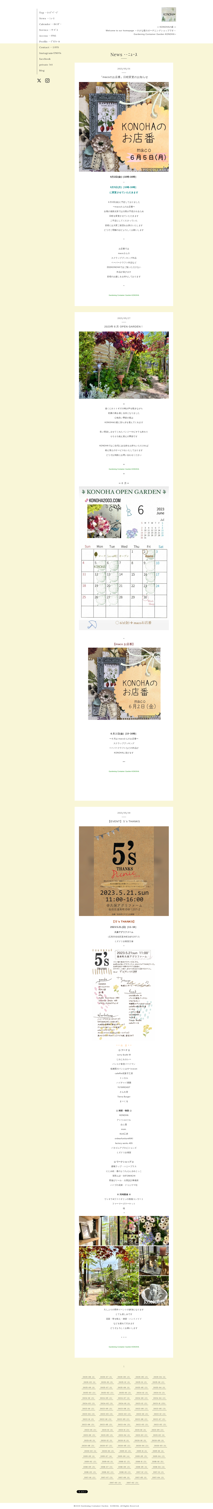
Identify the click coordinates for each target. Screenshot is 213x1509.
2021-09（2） (158, 1430)
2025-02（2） (107, 1393)
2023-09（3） (106, 1408)
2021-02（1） (159, 1435)
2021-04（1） (125, 1435)
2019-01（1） (108, 1461)
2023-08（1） (124, 1408)
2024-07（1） (124, 1398)
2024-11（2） (160, 1393)
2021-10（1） (141, 1430)
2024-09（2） (106, 1398)
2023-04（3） (89, 1414)
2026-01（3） (107, 1382)
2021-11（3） (124, 1430)
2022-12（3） (160, 1414)
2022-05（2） (106, 1424)
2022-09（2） (123, 1419)
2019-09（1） (89, 1456)
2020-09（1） (158, 1440)
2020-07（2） (106, 1445)
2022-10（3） (106, 1419)
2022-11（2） (89, 1419)
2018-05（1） (142, 1467)
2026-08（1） (89, 1377)
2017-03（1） (116, 1483)
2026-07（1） (106, 1377)
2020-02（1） (90, 1451)
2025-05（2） (142, 1387)
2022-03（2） (142, 1424)
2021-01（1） (90, 1440)
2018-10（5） (158, 1461)
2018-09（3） (89, 1467)
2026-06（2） (124, 1377)
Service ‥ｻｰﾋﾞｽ (48, 29)
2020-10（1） (141, 1440)
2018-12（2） (125, 1461)
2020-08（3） (88, 1445)
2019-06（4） (124, 1456)
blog (42, 70)
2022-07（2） (159, 1419)
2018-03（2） (90, 1472)
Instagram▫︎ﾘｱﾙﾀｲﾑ (50, 53)
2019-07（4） (106, 1456)
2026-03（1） (90, 1382)
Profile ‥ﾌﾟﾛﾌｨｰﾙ (49, 41)
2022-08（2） (141, 1419)
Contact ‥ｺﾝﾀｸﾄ (49, 47)
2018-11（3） (141, 1461)
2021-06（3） (89, 1435)
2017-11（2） (159, 1472)
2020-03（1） (160, 1445)
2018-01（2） (125, 1472)
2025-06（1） (124, 1387)
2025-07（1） (106, 1387)
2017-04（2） (158, 1477)
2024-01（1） (125, 1403)
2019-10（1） (159, 1451)
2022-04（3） (124, 1424)
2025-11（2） (142, 1382)
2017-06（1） (124, 1477)
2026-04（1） (160, 1377)
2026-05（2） (142, 1377)
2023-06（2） (142, 1408)
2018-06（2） (124, 1467)
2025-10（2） (159, 1382)
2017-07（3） (107, 1477)
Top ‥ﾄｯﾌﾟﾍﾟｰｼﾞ (49, 12)
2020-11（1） (124, 1440)
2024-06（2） (142, 1398)
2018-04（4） (159, 1467)
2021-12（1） (108, 1430)
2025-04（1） (159, 1387)
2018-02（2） (108, 1472)
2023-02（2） (125, 1414)
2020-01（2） (108, 1451)
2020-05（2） (124, 1445)
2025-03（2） (89, 1393)
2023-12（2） (142, 1403)
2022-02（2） (160, 1424)
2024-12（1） (143, 1393)
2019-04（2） (159, 1456)
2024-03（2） (89, 1403)
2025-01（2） (125, 1393)
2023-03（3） (107, 1414)
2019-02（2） (90, 1461)
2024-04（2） (159, 1398)
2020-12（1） (107, 1440)
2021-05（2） (107, 1435)
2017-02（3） (133, 1483)
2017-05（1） (141, 1477)
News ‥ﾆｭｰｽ (46, 18)
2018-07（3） (107, 1467)
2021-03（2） (142, 1435)
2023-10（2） (88, 1408)
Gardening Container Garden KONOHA (100, 1506)
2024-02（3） (107, 1403)
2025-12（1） (125, 1382)
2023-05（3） (160, 1408)
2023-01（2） (142, 1414)
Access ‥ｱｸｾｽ (47, 35)
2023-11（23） (159, 1403)
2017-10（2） (90, 1477)
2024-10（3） (88, 1398)
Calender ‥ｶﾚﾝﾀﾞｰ (50, 24)
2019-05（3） (141, 1456)
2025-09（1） (89, 1387)
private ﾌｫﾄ (46, 64)
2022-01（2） (90, 1430)
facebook (45, 58)
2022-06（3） (88, 1424)
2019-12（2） (126, 1451)
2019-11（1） (142, 1451)
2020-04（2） (142, 1445)
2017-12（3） (142, 1472)
